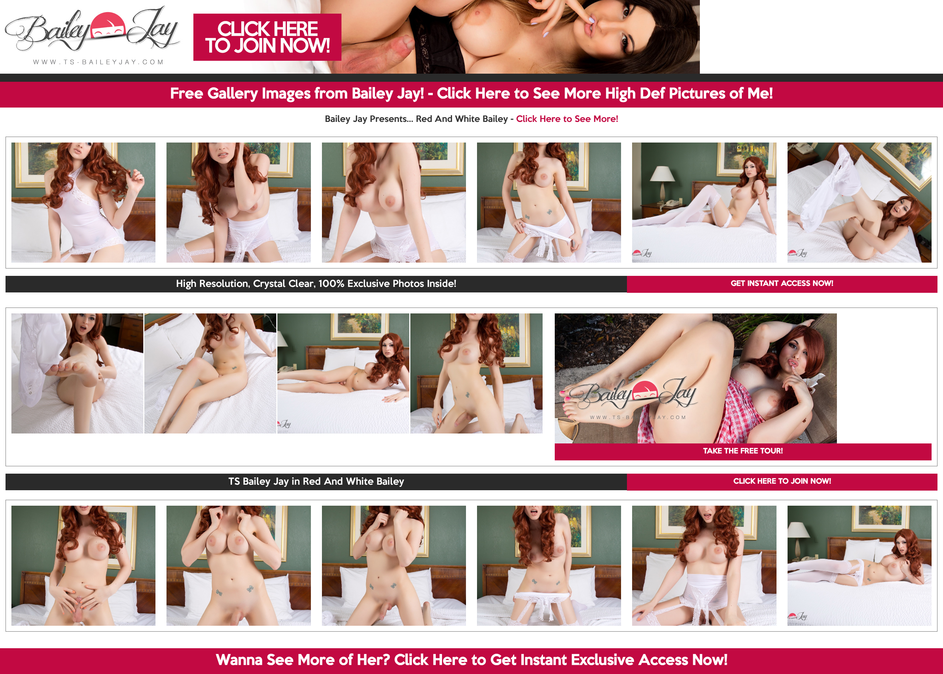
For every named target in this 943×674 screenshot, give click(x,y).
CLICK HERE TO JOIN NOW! (782, 481)
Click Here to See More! (567, 119)
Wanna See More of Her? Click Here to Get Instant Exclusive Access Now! (472, 660)
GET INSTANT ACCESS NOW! (782, 284)
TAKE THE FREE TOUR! (743, 451)
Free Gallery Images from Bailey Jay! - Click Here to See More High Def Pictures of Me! (471, 94)
